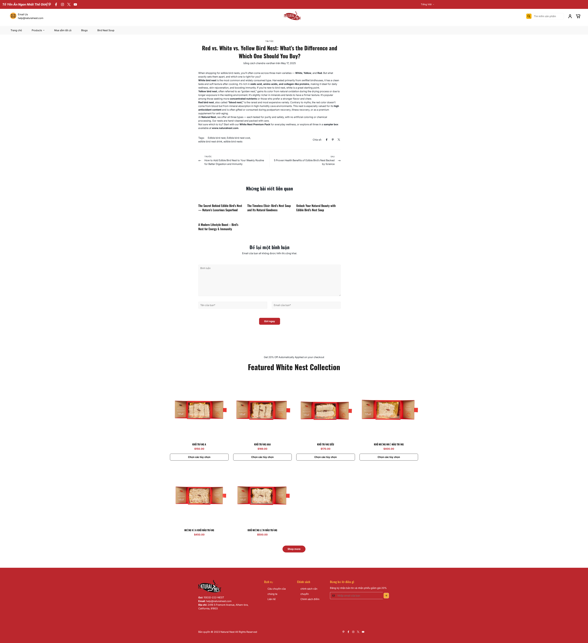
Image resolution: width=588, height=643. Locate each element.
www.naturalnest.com (225, 128)
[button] (578, 16)
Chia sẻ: (317, 139)
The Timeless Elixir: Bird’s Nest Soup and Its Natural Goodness (269, 207)
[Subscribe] (386, 595)
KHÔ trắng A (199, 444)
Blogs (84, 30)
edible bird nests (233, 141)
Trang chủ (16, 30)
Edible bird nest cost (238, 137)
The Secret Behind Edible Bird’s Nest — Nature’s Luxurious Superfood (220, 207)
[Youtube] (75, 4)
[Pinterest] (49, 4)
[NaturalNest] (294, 16)
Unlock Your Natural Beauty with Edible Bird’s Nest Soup (316, 207)
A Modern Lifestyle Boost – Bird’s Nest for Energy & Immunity (218, 226)
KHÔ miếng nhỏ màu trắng (389, 444)
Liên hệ (272, 599)
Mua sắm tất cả (62, 30)
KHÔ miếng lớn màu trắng (262, 530)
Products (37, 30)
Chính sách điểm (309, 599)
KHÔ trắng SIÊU (325, 444)
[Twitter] (69, 4)
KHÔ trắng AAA (262, 444)
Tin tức (269, 41)
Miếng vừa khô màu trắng (199, 530)
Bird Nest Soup (105, 30)
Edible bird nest (217, 137)
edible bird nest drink (210, 141)
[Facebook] (56, 4)
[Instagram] (62, 4)
